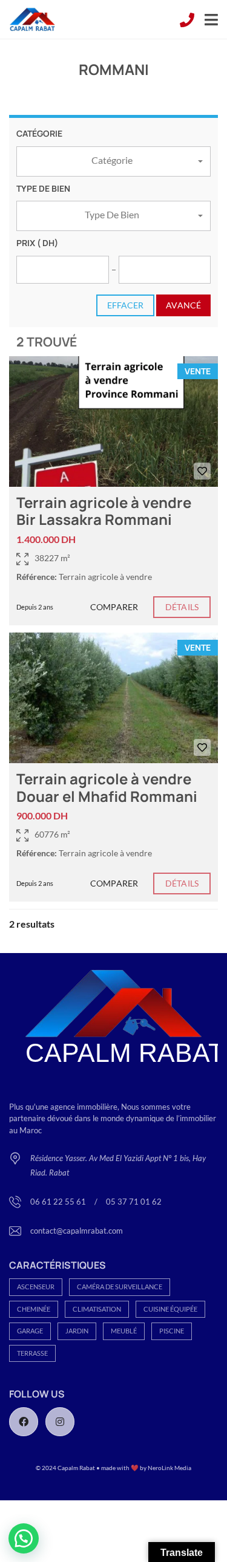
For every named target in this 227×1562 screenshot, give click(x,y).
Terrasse (32, 1353)
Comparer (114, 607)
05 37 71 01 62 (134, 1201)
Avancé (183, 305)
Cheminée (33, 1309)
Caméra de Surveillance (119, 1286)
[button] (113, 161)
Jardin (76, 1331)
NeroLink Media (169, 1467)
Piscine (171, 1331)
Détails (182, 607)
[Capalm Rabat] (28, 19)
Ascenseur (35, 1286)
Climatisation (97, 1309)
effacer (125, 305)
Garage (30, 1331)
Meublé (124, 1331)
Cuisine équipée (170, 1309)
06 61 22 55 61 (59, 1201)
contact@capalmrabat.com (76, 1230)
